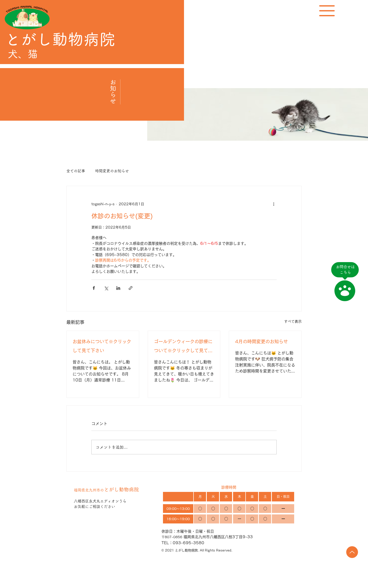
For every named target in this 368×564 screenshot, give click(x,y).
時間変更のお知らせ (112, 171)
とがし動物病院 (60, 39)
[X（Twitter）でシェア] (106, 288)
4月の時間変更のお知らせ (261, 341)
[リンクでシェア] (130, 288)
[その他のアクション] (274, 204)
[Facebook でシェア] (93, 288)
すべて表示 (293, 321)
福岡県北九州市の (106, 490)
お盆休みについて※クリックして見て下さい (102, 346)
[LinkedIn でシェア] (118, 288)
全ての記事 (75, 171)
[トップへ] (352, 552)
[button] (327, 10)
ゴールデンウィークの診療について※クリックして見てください (183, 347)
